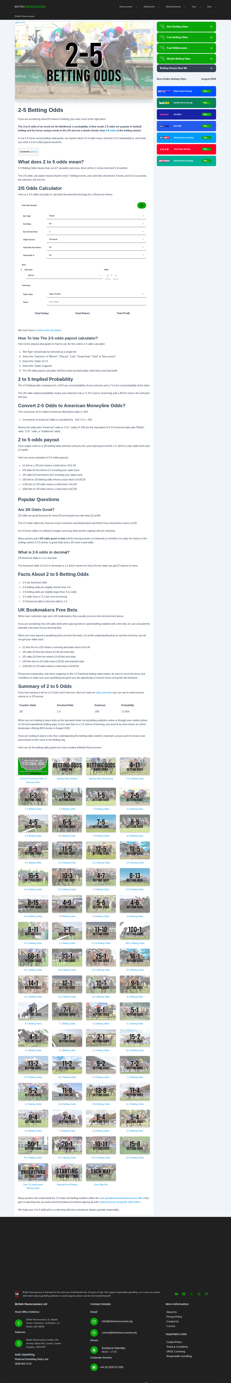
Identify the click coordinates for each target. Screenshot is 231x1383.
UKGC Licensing (175, 1351)
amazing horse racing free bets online (119, 1202)
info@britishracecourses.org (117, 1321)
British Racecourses (24, 16)
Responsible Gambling (179, 1356)
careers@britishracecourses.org (119, 1332)
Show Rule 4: (29, 255)
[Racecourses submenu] (136, 6)
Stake (25, 302)
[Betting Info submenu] (159, 6)
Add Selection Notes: (32, 247)
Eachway (27, 224)
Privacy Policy (174, 1316)
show (33, 152)
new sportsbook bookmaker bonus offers (121, 1198)
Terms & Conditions (177, 1346)
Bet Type (27, 216)
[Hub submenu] (215, 6)
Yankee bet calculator (48, 330)
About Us (171, 1312)
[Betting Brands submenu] (184, 6)
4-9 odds (111, 130)
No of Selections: (30, 232)
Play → (207, 91)
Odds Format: (29, 240)
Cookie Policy (174, 1342)
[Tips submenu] (200, 6)
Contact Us (172, 1321)
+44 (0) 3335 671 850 (111, 1367)
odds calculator (103, 692)
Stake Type (28, 294)
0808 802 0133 (23, 1363)
